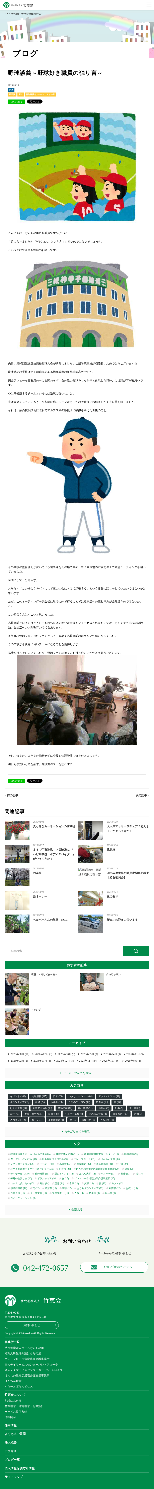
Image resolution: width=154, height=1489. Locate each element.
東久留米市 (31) (104, 1164)
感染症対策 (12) (18, 1188)
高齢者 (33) (65, 1164)
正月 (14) (59, 1183)
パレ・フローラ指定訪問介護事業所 (27, 1359)
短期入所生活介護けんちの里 (23, 1353)
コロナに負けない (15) (22, 1183)
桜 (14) (117, 1102)
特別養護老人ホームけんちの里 (24, 1348)
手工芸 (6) (134, 1108)
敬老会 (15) (102, 1102)
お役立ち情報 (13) (42, 1108)
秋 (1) (73, 1120)
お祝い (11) (132, 1188)
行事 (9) (119, 1108)
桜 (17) (139, 1173)
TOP (6, 14)
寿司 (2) (138, 1114)
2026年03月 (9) (135, 1054)
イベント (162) (18, 1096)
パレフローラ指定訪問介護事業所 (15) (94, 1178)
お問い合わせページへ (118, 1266)
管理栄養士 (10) (60, 1193)
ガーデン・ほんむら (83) (23, 1159)
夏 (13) (102, 1183)
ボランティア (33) (19, 1102)
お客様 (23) (65, 1169)
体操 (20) (129, 1169)
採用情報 (11, 1425)
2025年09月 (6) (133, 1060)
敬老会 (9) (94, 1193)
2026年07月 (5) (43, 1054)
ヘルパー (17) (108, 1173)
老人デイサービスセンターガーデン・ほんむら (34, 1370)
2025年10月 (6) (110, 1060)
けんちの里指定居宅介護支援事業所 (27, 1375)
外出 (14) (44, 1183)
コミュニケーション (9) (22, 1198)
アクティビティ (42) (109, 1096)
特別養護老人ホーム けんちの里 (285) (30, 1154)
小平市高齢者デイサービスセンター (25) (32, 1169)
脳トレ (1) (37, 1120)
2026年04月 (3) (112, 1054)
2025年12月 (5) (65, 1060)
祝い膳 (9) (110, 1193)
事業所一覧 (12, 1342)
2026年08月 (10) (20, 1054)
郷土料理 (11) (85, 1108)
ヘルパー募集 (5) (74, 1114)
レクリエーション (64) (80, 1096)
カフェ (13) (117, 1183)
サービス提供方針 (16, 1411)
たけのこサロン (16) (79, 1102)
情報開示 (10, 1417)
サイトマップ (14, 1476)
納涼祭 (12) (51, 1188)
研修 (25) (40, 1102)
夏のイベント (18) (64, 1173)
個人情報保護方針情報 (20, 1468)
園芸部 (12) (115, 1188)
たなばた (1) (107, 1120)
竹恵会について (15, 1394)
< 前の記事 (11, 795)
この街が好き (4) (98, 1114)
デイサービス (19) (19, 1173)
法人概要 (11, 1442)
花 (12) (36, 1188)
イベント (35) (47, 1164)
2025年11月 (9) (87, 1060)
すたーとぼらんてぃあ (19, 1386)
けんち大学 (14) (18, 1108)
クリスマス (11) (38, 1193)
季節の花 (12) (65, 1108)
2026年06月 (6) (66, 1054)
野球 (21, 94)
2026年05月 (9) (89, 1054)
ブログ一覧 (12, 1459)
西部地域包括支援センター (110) (101, 1154)
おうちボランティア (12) (90, 1188)
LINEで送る (16, 102)
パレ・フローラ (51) (84, 1159)
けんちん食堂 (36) (110, 1159)
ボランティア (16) (46, 1178)
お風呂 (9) (103, 1108)
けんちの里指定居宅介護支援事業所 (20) (97, 1169)
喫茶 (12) (67, 1188)
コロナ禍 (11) (17, 1193)
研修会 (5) (53, 1114)
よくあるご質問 (15, 1433)
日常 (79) (58, 1096)
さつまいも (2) (18, 1120)
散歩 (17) (125, 1173)
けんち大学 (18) (87, 1173)
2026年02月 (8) (19, 1060)
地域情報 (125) (39, 1096)
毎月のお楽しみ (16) (21, 1178)
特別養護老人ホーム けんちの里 (40, 94)
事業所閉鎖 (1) (56, 1120)
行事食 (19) (57, 1102)
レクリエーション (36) (22, 1164)
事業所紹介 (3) (120, 1114)
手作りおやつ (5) (33, 1114)
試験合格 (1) (88, 1120)
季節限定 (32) (84, 1164)
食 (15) (65, 1178)
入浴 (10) (79, 1193)
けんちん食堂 (13, 1381)
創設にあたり (13, 1400)
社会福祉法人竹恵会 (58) (55, 1159)
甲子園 (12, 94)
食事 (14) (74, 1183)
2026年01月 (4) (42, 1060)
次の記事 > (142, 795)
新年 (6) (14, 1114)
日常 (11, 90)
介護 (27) (123, 1164)
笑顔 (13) (89, 1183)
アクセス (11, 1451)
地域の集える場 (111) (67, 1154)
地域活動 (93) (131, 1154)
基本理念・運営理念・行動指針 (24, 1406)
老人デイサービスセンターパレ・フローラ (31, 1364)
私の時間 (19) (42, 1173)
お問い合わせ (31, 1325)
